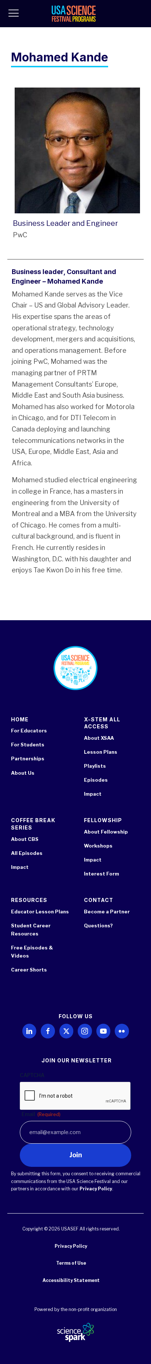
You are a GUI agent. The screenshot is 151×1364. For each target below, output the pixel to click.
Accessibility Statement (71, 1280)
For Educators (29, 730)
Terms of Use (71, 1263)
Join (75, 1155)
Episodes (96, 780)
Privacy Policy (96, 1188)
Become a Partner (107, 911)
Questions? (98, 925)
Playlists (95, 766)
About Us (22, 773)
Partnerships (27, 758)
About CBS (24, 839)
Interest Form (101, 874)
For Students (27, 744)
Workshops (98, 846)
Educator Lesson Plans (40, 911)
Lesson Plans (100, 752)
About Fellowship (106, 832)
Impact (93, 794)
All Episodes (27, 853)
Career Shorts (29, 970)
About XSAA (99, 738)
